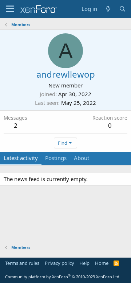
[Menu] (10, 9)
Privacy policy (59, 263)
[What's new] (108, 9)
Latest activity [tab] (21, 157)
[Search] (122, 9)
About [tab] (81, 157)
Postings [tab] (56, 157)
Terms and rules (22, 263)
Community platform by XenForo (62, 276)
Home (101, 263)
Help (84, 263)
